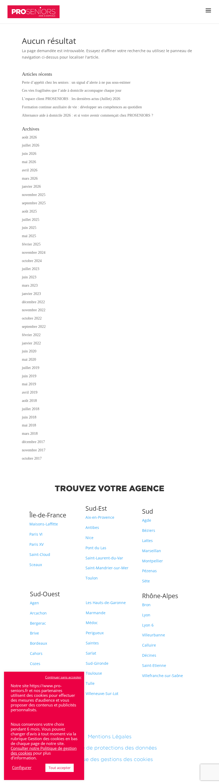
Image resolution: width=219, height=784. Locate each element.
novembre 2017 (33, 450)
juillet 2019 (30, 368)
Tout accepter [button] (60, 767)
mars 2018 (30, 434)
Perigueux (95, 632)
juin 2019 (29, 376)
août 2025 (29, 211)
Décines (149, 655)
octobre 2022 (32, 318)
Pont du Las (95, 547)
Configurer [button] (22, 767)
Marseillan (151, 550)
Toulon (91, 578)
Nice (89, 537)
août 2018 (29, 401)
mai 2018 (29, 425)
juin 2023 (29, 277)
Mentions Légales (109, 736)
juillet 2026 (30, 145)
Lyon (146, 614)
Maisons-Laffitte (43, 523)
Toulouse (94, 673)
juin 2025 (29, 228)
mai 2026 (29, 162)
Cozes (35, 663)
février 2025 (31, 244)
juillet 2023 (30, 269)
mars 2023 (30, 285)
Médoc (92, 622)
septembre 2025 (34, 203)
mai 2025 (29, 236)
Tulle (90, 683)
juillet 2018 (30, 409)
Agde (146, 520)
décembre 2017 (33, 442)
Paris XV (36, 544)
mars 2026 (30, 178)
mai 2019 (29, 384)
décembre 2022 (33, 302)
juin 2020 (29, 351)
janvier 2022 (31, 343)
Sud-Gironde (97, 663)
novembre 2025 (33, 195)
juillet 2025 (30, 220)
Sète (146, 580)
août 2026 (29, 137)
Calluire (149, 645)
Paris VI (35, 534)
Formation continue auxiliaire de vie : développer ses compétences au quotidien (82, 107)
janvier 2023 (31, 294)
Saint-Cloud (39, 554)
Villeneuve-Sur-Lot (102, 693)
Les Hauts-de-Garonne (106, 602)
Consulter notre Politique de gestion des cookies (44, 750)
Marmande (95, 612)
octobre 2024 (32, 261)
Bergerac (38, 623)
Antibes (92, 527)
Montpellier (152, 560)
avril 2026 (29, 170)
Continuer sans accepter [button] (63, 677)
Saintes (92, 642)
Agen (34, 602)
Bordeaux (38, 643)
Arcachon (38, 613)
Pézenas (149, 570)
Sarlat (91, 653)
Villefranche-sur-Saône (162, 675)
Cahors (36, 653)
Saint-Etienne (154, 665)
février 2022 (31, 335)
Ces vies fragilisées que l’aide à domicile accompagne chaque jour (72, 91)
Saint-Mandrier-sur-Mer (106, 567)
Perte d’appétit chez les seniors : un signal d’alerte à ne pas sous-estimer (76, 82)
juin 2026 (29, 154)
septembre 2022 (34, 327)
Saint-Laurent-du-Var (104, 557)
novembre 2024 (33, 253)
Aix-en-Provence (99, 517)
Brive (34, 633)
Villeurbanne (153, 634)
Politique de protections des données (109, 747)
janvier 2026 (31, 187)
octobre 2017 (32, 458)
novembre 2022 (33, 310)
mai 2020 (29, 360)
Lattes (147, 540)
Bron (146, 604)
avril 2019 (29, 392)
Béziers (148, 530)
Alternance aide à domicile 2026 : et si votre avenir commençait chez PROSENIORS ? (87, 115)
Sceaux (35, 564)
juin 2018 (29, 417)
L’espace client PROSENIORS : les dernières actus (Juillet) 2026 (71, 99)
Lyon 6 (148, 625)
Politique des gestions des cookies (109, 759)
